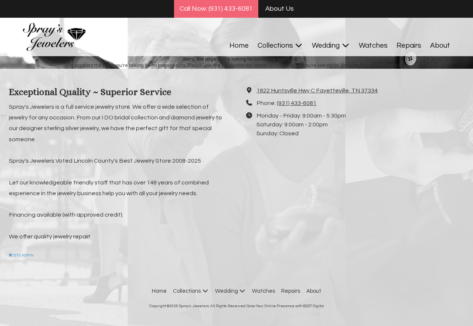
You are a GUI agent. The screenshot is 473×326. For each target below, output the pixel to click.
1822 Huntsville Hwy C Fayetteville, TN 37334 (317, 91)
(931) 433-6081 (296, 103)
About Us (279, 8)
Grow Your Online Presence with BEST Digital (285, 306)
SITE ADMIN (21, 255)
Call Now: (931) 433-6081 (216, 8)
